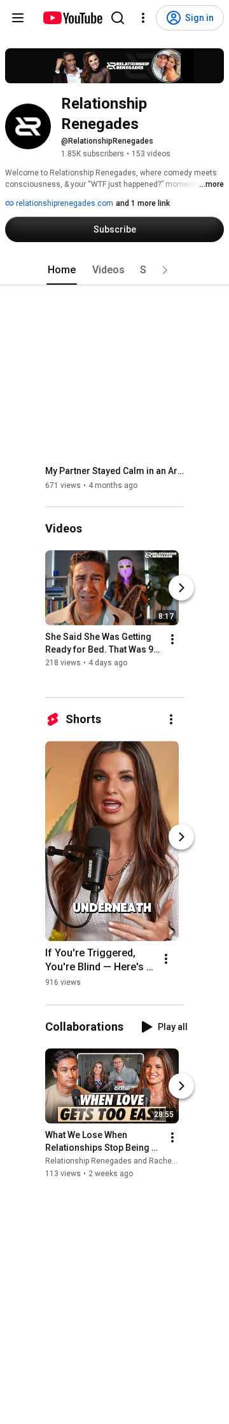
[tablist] (114, 270)
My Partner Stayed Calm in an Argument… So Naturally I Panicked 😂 (114, 471)
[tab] (61, 270)
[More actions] (172, 640)
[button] (164, 270)
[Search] (117, 17)
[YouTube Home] (72, 18)
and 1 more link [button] (143, 203)
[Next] (181, 588)
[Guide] (17, 17)
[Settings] (143, 17)
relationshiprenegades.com (63, 203)
